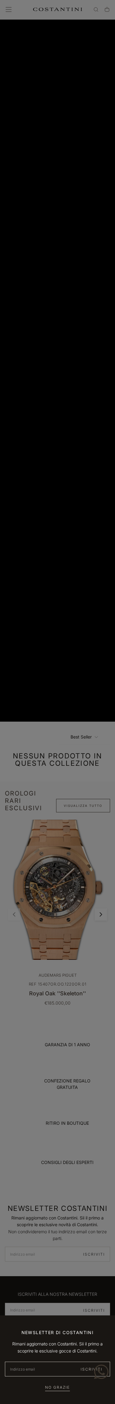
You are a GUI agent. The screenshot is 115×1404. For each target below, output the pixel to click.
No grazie (57, 1387)
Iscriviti (91, 1369)
